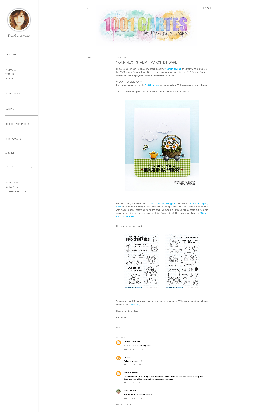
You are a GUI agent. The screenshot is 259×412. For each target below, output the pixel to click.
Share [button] (89, 58)
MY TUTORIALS (12, 93)
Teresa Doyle (130, 341)
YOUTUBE (10, 74)
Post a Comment (124, 404)
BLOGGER (10, 78)
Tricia (127, 357)
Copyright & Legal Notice (17, 191)
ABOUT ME (10, 54)
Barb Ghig (129, 372)
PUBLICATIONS (13, 139)
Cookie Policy (11, 187)
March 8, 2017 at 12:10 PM (134, 349)
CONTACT (10, 109)
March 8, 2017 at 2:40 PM (134, 365)
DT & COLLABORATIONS (17, 124)
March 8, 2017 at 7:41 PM (134, 383)
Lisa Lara (128, 390)
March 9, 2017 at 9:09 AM (134, 398)
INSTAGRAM (11, 70)
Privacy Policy (11, 183)
